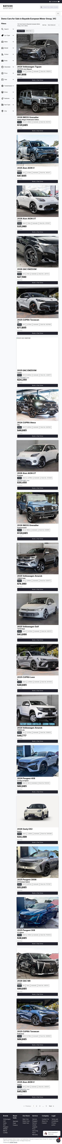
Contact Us (45, 1119)
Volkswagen (6, 1119)
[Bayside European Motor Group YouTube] (59, 1)
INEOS (5, 1130)
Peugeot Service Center (34, 1123)
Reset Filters (21, 31)
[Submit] (41, 7)
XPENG (5, 1129)
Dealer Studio (13, 1142)
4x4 (4, 1125)
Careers (44, 1123)
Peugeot (5, 1127)
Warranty (35, 1134)
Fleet (14, 1123)
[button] (58, 13)
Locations (54, 1)
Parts (34, 1132)
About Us (45, 1121)
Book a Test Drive (37, 80)
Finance (15, 1125)
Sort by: (44, 25)
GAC (4, 1121)
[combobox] (49, 7)
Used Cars (26, 1123)
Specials (15, 1121)
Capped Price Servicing (35, 1128)
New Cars (26, 1119)
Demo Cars (26, 1121)
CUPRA (5, 1132)
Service (34, 1119)
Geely (5, 1123)
